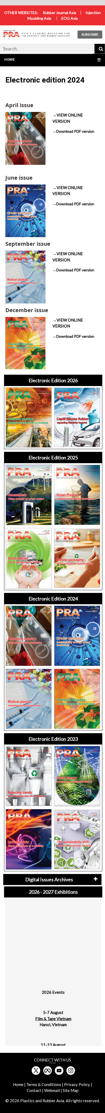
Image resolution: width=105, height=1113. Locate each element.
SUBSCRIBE (90, 34)
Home (9, 59)
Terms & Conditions (43, 1084)
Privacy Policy (77, 1084)
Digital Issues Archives (49, 879)
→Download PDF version (73, 131)
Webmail (52, 1090)
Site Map (71, 1090)
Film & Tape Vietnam (53, 1014)
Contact (34, 1090)
